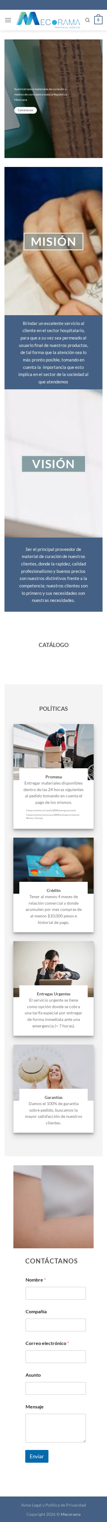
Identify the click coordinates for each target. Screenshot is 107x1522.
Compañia (36, 1311)
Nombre (36, 1279)
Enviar (37, 1456)
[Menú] (8, 20)
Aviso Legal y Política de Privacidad (53, 1504)
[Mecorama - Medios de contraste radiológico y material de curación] (48, 20)
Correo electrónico (47, 1343)
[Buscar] (87, 20)
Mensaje (35, 1406)
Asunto (33, 1375)
